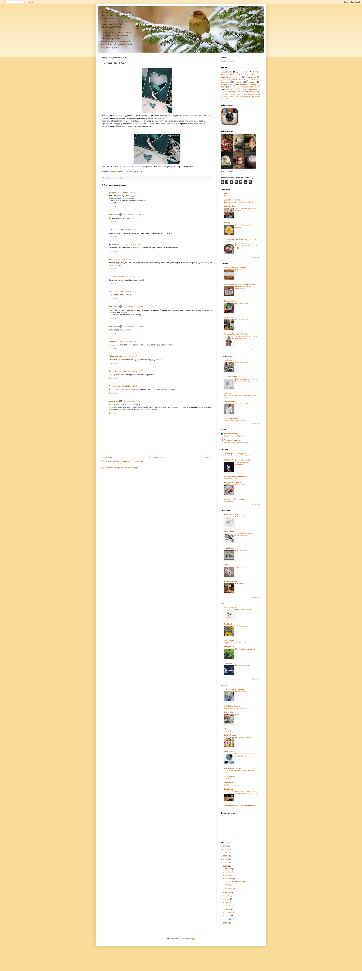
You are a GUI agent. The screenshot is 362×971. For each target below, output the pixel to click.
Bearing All (228, 223)
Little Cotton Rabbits (232, 706)
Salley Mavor (229, 641)
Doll (225, 194)
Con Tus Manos (230, 607)
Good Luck (228, 624)
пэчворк (243, 72)
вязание (233, 87)
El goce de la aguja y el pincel (235, 268)
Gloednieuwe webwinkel (232, 785)
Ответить (112, 206)
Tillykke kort (239, 567)
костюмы (236, 94)
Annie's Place (229, 752)
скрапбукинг (252, 89)
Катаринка (113, 277)
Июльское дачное (241, 320)
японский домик (227, 92)
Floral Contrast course (243, 609)
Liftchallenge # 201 (241, 550)
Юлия (111, 291)
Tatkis (111, 229)
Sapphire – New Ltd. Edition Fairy (235, 643)
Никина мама (229, 301)
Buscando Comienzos (232, 768)
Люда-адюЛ (113, 215)
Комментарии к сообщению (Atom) (129, 461)
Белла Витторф (115, 371)
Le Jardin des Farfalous (233, 200)
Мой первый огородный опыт (245, 649)
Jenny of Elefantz (230, 377)
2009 (225, 920)
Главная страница (156, 457)
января (228, 916)
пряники (257, 96)
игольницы (224, 94)
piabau (226, 565)
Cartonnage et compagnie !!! (235, 454)
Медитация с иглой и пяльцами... (237, 460)
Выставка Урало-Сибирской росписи (237, 442)
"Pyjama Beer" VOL (242, 404)
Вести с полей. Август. (243, 303)
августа (228, 892)
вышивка (226, 71)
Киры (123, 166)
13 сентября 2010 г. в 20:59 (123, 259)
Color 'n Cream (230, 735)
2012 (225, 859)
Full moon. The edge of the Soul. (236, 334)
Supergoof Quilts (230, 402)
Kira (110, 259)
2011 (225, 863)
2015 (225, 849)
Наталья (112, 192)
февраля (229, 912)
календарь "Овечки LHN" (250, 87)
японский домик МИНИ (243, 96)
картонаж (228, 89)
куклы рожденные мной (232, 79)
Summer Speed (229, 731)
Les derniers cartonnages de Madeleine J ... (239, 456)
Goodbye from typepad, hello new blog (237, 708)
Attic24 (226, 729)
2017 (225, 846)
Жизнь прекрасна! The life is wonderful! (240, 284)
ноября (228, 872)
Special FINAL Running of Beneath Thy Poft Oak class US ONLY (246, 246)
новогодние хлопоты (230, 77)
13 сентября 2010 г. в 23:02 (125, 291)
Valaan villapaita (230, 777)
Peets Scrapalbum (231, 515)
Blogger (192, 939)
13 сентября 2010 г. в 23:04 (133, 307)
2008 (225, 923)
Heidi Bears (228, 789)
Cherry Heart (229, 712)
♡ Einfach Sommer (241, 626)
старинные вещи (227, 96)
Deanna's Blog (229, 206)
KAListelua (227, 779)
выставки (252, 84)
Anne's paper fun (230, 581)
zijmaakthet (228, 783)
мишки (223, 87)
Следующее (107, 457)
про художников (250, 94)
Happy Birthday (240, 583)
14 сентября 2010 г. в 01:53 (134, 371)
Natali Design (229, 531)
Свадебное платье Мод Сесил (234, 436)
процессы (231, 74)
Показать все (256, 257)
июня (227, 899)
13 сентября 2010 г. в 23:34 (127, 341)
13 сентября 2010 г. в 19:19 (133, 215)
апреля (228, 906)
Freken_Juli (113, 356)
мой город (240, 89)
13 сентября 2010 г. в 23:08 (133, 327)
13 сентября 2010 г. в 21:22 (129, 277)
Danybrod (113, 172)
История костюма (231, 434)
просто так (250, 77)
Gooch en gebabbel (242, 362)
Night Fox (227, 196)
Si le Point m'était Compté (234, 499)
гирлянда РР (226, 84)
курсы (240, 84)
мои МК (249, 74)
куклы (238, 82)
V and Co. (227, 393)
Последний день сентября (235, 882)
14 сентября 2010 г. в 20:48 (126, 386)
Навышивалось (240, 485)
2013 (225, 856)
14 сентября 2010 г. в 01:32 (130, 356)
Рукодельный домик (232, 483)
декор (251, 82)
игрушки (256, 72)
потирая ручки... (231, 888)
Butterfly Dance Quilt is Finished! (235, 420)
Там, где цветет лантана (234, 689)
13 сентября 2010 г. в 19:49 (130, 244)
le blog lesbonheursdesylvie (235, 476)
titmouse (112, 341)
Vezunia (112, 386)
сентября (229, 879)
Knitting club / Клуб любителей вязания (240, 806)
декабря (228, 869)
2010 (225, 866)
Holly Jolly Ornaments (242, 517)
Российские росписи (232, 440)
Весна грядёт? (240, 691)
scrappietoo (228, 548)
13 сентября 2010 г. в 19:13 (127, 192)
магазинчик (241, 92)
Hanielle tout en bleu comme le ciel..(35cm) (238, 202)
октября (228, 875)
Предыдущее (206, 457)
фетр (224, 99)
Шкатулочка (229, 647)
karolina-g (228, 663)
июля (227, 896)
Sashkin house (229, 318)
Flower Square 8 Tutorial (243, 737)
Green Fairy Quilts (231, 418)
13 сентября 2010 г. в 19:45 (125, 229)
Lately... (238, 714)
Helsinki (238, 270)
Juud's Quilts (229, 360)
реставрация (253, 92)
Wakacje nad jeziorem (242, 665)
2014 (225, 853)
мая (227, 902)
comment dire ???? (230, 478)
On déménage (228, 501)
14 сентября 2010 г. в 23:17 (133, 401)
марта (227, 909)
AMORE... (228, 885)
